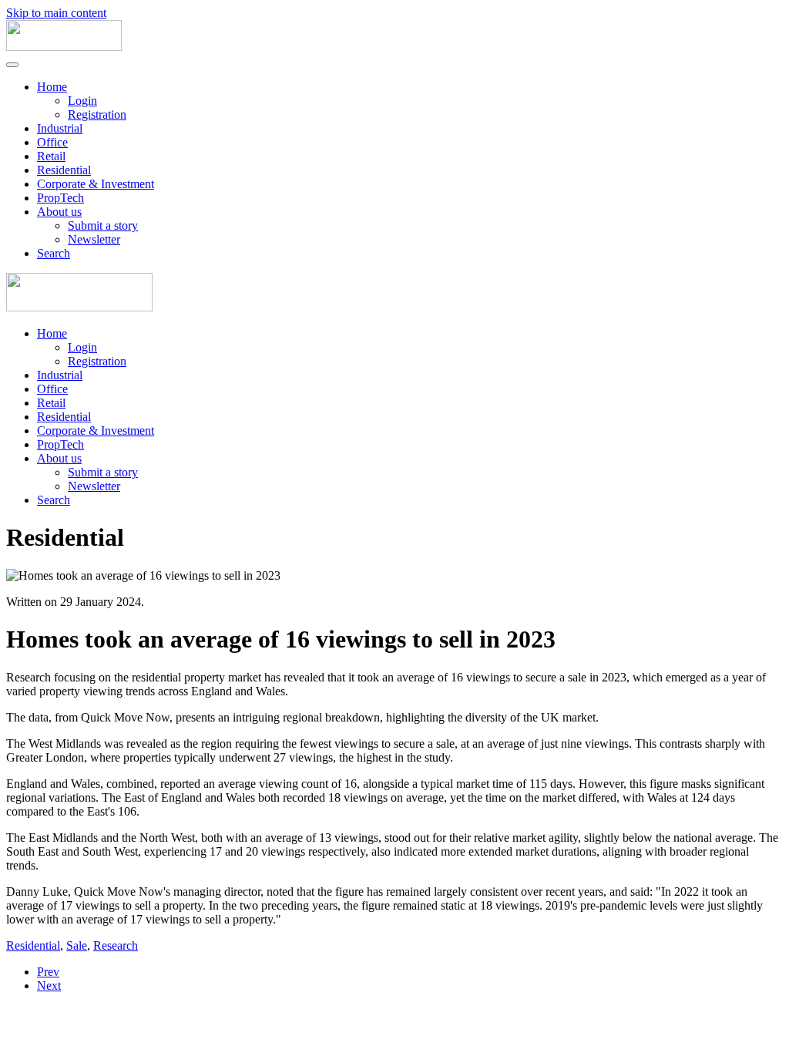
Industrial (59, 128)
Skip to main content (56, 12)
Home (52, 86)
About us (59, 211)
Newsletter (94, 239)
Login (82, 100)
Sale (76, 945)
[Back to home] (64, 46)
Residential (64, 170)
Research (115, 945)
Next (49, 985)
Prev (48, 971)
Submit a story (103, 225)
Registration (97, 114)
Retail (51, 156)
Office (52, 142)
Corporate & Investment (95, 183)
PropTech (60, 197)
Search (53, 253)
